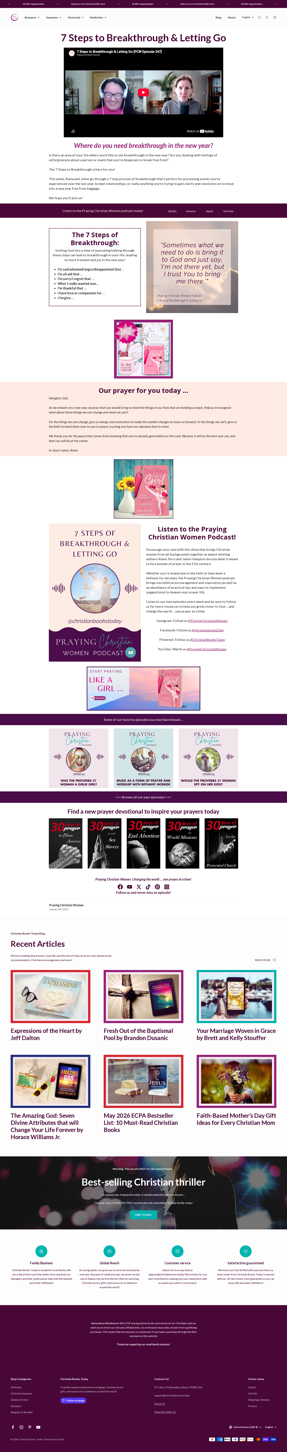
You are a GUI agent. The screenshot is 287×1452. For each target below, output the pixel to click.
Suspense (52, 17)
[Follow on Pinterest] (30, 1427)
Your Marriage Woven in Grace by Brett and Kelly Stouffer (236, 1034)
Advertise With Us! (165, 1411)
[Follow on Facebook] (13, 1427)
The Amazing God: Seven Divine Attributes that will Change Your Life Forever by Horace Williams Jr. (47, 1126)
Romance (30, 17)
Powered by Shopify (54, 1439)
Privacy (252, 1406)
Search (252, 1387)
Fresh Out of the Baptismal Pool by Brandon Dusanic (138, 1034)
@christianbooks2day (207, 630)
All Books (16, 1387)
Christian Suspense (21, 1393)
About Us (159, 1403)
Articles (252, 1393)
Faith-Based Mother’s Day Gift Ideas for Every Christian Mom (236, 1119)
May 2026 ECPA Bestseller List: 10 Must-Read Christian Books (141, 1122)
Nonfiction (96, 17)
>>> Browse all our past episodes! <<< (143, 797)
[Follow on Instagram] (21, 1427)
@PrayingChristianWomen (208, 621)
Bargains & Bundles (22, 1412)
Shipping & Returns (259, 1399)
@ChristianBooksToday (207, 640)
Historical (74, 17)
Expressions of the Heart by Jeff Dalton (46, 1034)
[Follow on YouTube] (38, 1427)
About (232, 17)
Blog (218, 17)
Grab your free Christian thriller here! (58, 4)
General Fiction (19, 1399)
